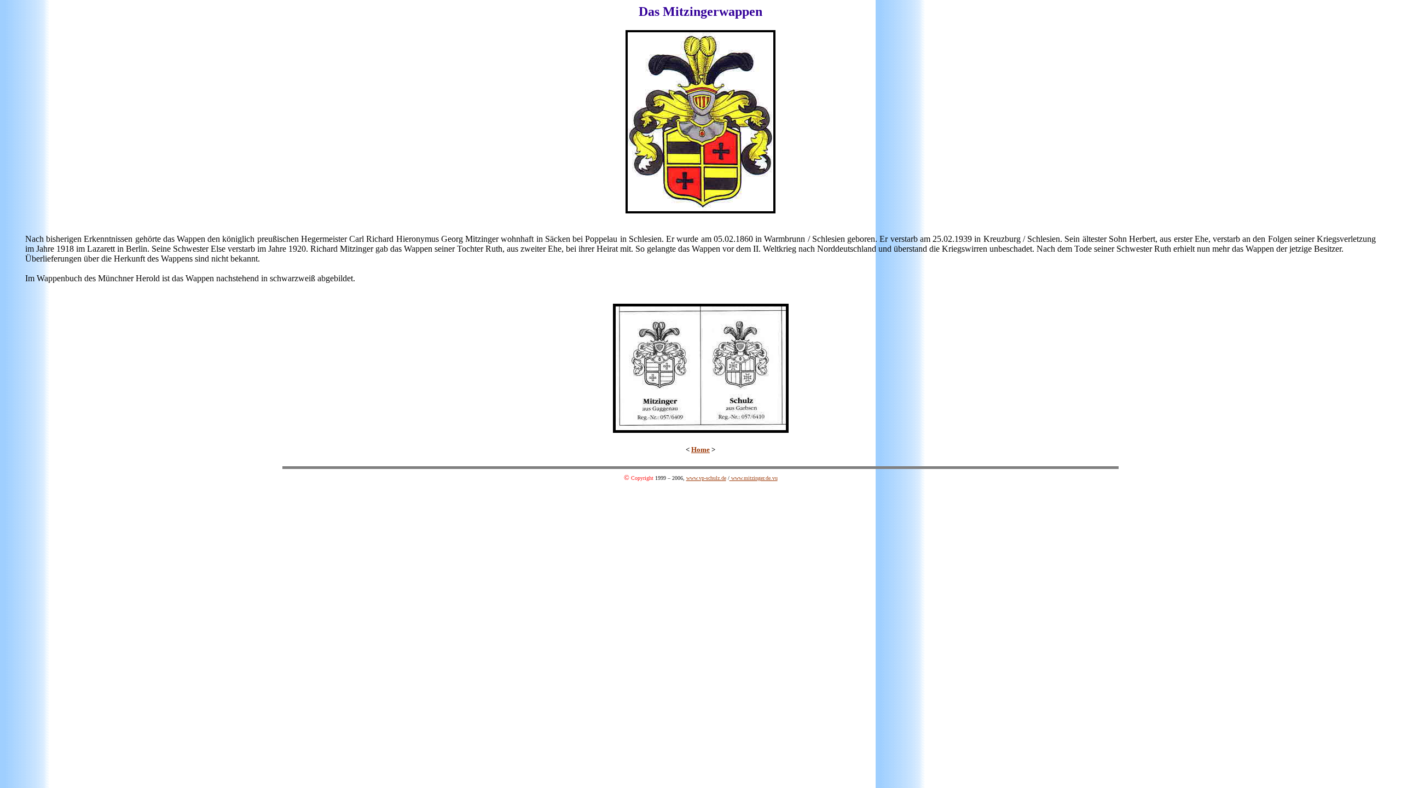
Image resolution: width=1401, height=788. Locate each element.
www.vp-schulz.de (706, 478)
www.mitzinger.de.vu (754, 478)
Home (700, 449)
